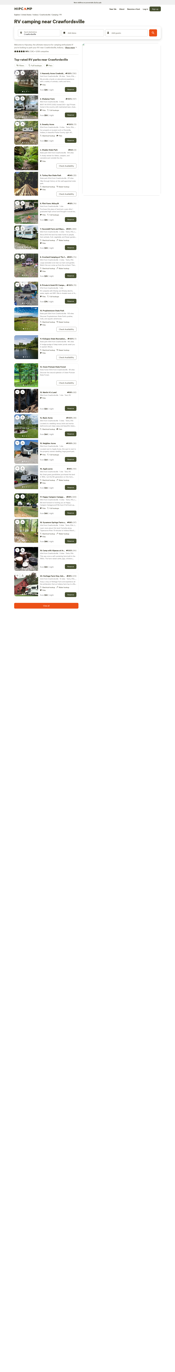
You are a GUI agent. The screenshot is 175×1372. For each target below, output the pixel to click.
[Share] (22, 73)
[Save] (17, 73)
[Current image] (23, 91)
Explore (17, 14)
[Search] (153, 32)
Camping (55, 14)
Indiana (35, 14)
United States (26, 14)
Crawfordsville (45, 14)
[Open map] (121, 119)
